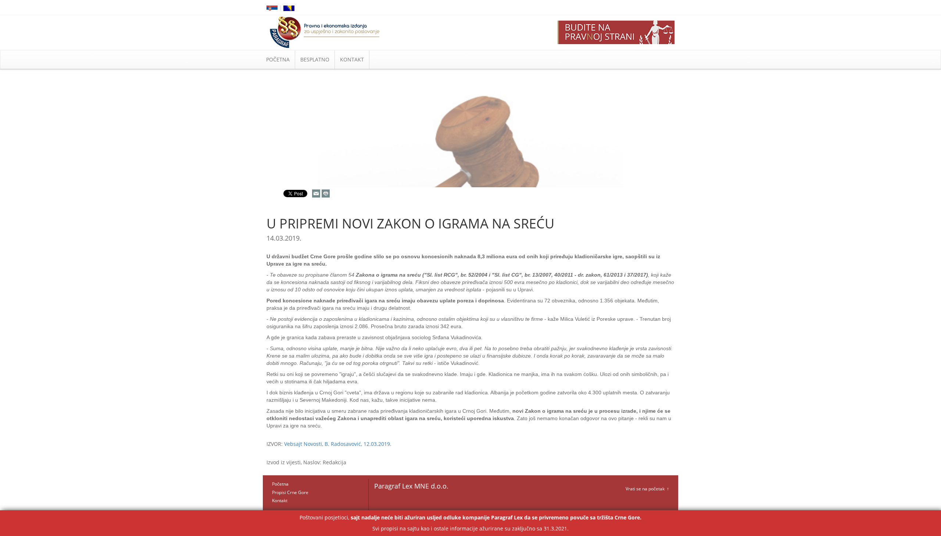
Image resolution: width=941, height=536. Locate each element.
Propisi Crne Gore (290, 492)
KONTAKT (352, 59)
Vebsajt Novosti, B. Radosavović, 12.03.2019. (337, 443)
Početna (280, 484)
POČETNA (278, 59)
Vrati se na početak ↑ (647, 489)
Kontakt (279, 500)
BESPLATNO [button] (314, 59)
